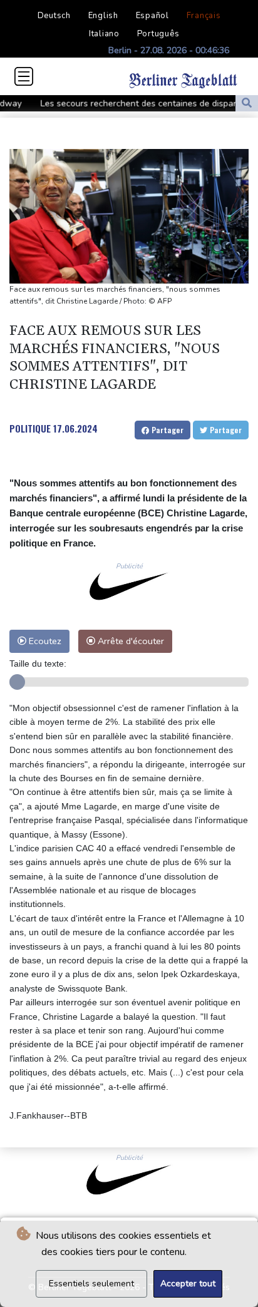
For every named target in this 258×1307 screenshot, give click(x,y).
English (103, 15)
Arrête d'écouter (129, 641)
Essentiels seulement (91, 1283)
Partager (166, 429)
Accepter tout (187, 1283)
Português (158, 33)
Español (152, 15)
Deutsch (54, 15)
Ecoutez (43, 641)
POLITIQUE (30, 428)
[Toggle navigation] (23, 76)
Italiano (104, 33)
